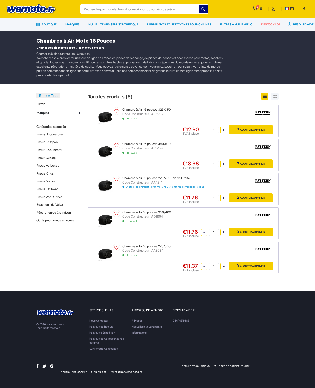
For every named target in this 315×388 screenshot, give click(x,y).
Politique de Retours (101, 326)
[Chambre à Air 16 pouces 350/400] (105, 219)
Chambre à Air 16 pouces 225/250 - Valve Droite (156, 178)
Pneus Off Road (47, 189)
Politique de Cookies (74, 372)
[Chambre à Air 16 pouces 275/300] (105, 253)
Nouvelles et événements (147, 326)
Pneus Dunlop (46, 158)
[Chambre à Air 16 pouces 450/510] (105, 151)
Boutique (49, 24)
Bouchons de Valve (49, 205)
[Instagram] (51, 365)
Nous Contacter (98, 320)
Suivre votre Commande (103, 348)
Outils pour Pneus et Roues (55, 220)
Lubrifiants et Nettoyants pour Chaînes (179, 24)
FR (291, 9)
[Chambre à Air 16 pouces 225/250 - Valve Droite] (105, 185)
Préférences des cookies (127, 372)
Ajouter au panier (252, 129)
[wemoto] (55, 312)
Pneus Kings (45, 173)
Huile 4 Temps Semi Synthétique (113, 24)
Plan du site (99, 372)
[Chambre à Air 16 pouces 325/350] (105, 117)
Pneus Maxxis (46, 181)
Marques (72, 24)
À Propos (137, 320)
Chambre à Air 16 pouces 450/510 (146, 144)
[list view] (264, 96)
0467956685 (181, 320)
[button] (262, 9)
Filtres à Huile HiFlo (236, 24)
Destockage (270, 24)
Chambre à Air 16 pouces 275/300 (146, 246)
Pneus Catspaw (47, 142)
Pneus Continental (49, 150)
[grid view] (275, 96)
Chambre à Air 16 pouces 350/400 (146, 212)
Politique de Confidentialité (232, 366)
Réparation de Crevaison (53, 213)
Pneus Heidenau (47, 165)
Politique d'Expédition (102, 332)
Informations (139, 332)
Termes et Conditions (196, 366)
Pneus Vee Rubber (49, 197)
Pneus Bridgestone (49, 134)
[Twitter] (44, 365)
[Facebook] (37, 365)
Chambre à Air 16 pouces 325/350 (146, 110)
